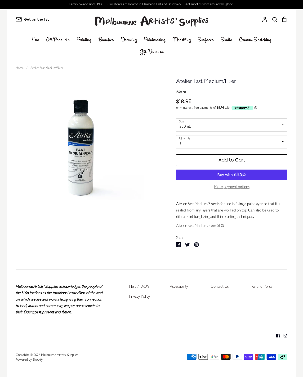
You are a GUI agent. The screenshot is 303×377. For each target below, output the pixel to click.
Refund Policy (261, 287)
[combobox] (231, 125)
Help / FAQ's (139, 287)
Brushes (106, 40)
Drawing (129, 40)
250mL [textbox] (185, 127)
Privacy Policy (139, 297)
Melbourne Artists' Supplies (59, 355)
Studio (226, 40)
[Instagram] (283, 335)
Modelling (182, 40)
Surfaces (206, 40)
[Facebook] (276, 335)
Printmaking (154, 40)
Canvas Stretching (255, 40)
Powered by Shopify (29, 360)
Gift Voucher (151, 52)
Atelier (181, 92)
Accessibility (179, 287)
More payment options (232, 187)
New (35, 40)
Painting (84, 40)
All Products (58, 40)
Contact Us (220, 287)
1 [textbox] (180, 144)
